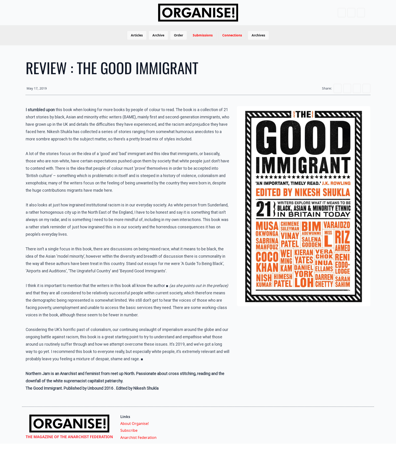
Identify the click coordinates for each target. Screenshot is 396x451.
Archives (258, 35)
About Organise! (134, 423)
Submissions (203, 35)
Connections (232, 35)
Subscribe (129, 430)
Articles (137, 35)
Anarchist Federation (138, 437)
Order (178, 35)
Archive (158, 35)
